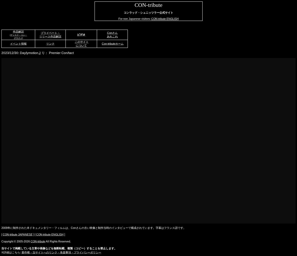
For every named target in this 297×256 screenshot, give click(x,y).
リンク (50, 43)
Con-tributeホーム (113, 43)
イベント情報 (18, 43)
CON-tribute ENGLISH (165, 18)
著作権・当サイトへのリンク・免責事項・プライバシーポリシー (61, 252)
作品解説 (18, 31)
